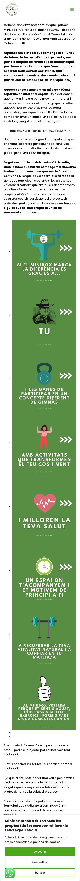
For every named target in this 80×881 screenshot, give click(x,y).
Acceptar (40, 851)
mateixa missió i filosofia (50, 162)
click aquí (11, 768)
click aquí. (11, 754)
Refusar (40, 872)
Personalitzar (40, 862)
